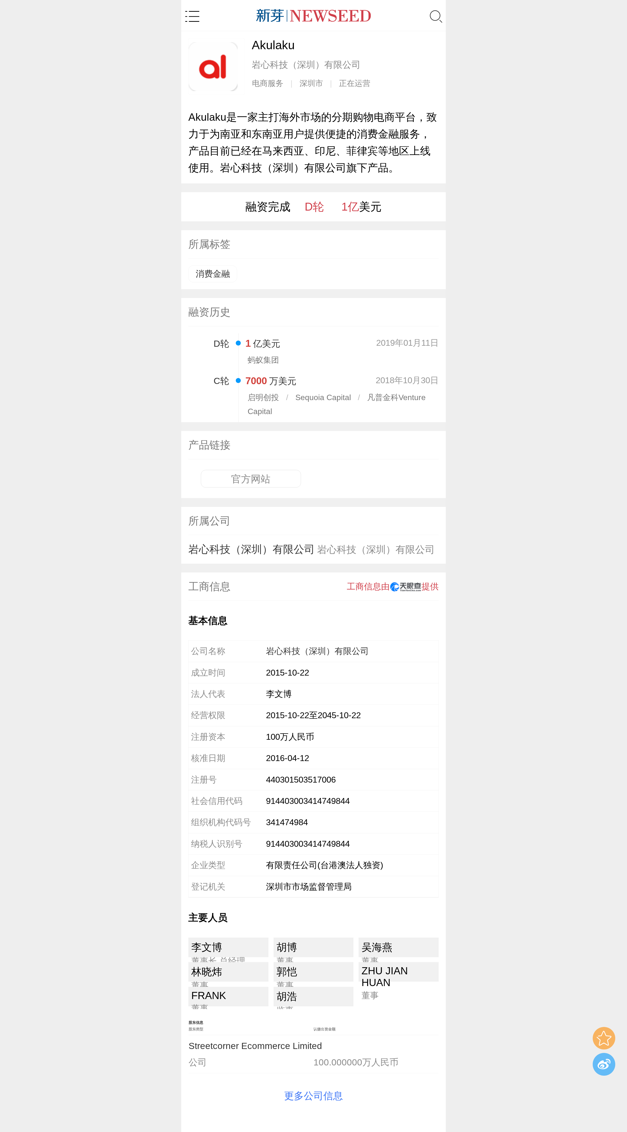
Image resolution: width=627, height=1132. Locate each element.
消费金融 (213, 273)
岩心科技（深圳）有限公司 (311, 549)
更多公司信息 (313, 1095)
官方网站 (250, 479)
